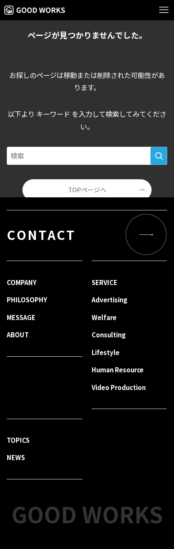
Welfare (104, 317)
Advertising (110, 299)
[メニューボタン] (164, 10)
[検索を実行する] (158, 156)
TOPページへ (87, 189)
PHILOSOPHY (27, 299)
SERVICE (104, 282)
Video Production (119, 387)
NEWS (16, 457)
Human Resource (118, 369)
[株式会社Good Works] (34, 10)
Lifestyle (106, 352)
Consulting (109, 334)
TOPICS (18, 440)
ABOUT (18, 334)
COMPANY (21, 282)
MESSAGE (21, 317)
